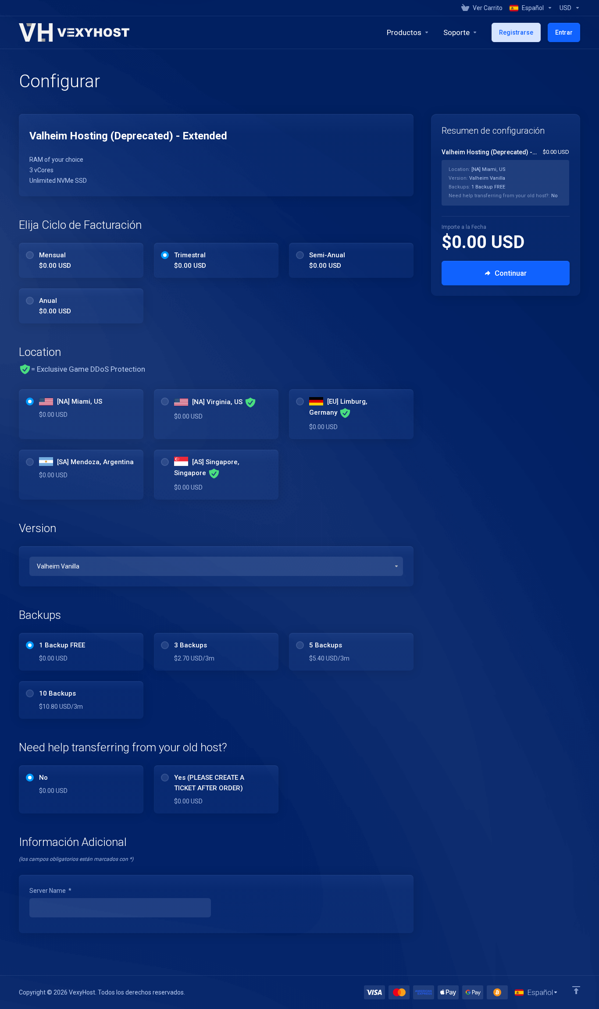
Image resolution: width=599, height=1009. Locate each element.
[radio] (30, 255)
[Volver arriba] (576, 990)
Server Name (50, 890)
